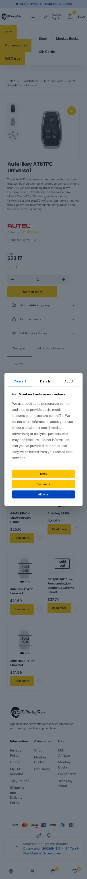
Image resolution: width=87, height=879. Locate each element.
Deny (43, 473)
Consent (20, 381)
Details (45, 381)
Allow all (43, 494)
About (68, 381)
